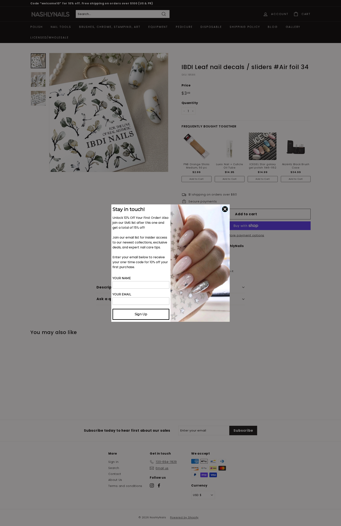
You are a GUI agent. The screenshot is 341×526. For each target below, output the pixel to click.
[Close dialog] (225, 209)
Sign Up (141, 314)
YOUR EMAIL (121, 294)
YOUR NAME (121, 278)
